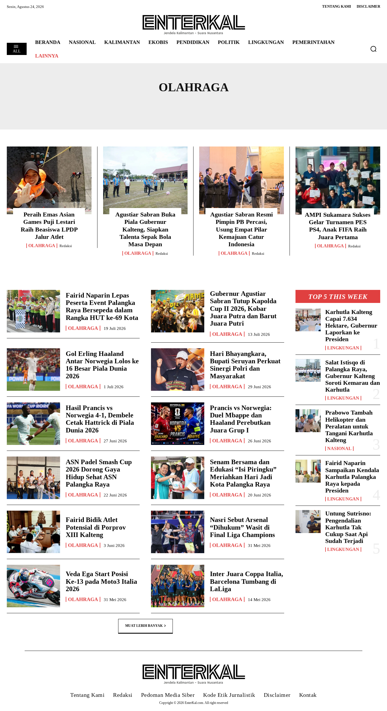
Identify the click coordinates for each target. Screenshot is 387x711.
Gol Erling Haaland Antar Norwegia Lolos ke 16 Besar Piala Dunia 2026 (102, 365)
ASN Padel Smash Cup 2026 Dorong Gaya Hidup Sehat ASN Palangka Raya (99, 473)
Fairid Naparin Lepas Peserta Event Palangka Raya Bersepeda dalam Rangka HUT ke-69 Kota (102, 306)
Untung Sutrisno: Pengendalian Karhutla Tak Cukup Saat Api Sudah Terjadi (348, 527)
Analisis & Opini (37, 106)
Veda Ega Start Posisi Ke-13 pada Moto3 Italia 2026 (101, 581)
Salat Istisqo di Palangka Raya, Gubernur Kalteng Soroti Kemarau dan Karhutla (352, 376)
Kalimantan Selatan (336, 106)
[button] (373, 49)
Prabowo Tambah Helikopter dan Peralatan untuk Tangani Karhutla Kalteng (349, 426)
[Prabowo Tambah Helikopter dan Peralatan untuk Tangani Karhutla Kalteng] (308, 420)
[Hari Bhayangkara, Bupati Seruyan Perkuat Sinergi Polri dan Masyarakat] (177, 369)
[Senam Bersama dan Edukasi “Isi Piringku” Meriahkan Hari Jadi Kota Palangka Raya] (177, 478)
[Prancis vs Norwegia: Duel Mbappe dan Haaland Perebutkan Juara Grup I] (177, 423)
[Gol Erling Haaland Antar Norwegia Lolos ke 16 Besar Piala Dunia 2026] (33, 369)
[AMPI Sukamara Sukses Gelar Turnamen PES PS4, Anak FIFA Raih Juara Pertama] (337, 181)
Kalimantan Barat (268, 106)
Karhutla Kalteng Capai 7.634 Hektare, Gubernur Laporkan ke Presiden (351, 325)
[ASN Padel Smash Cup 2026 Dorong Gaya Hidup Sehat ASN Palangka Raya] (33, 478)
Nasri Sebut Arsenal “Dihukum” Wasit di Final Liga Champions (242, 527)
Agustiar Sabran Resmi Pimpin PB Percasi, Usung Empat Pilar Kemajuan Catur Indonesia (241, 229)
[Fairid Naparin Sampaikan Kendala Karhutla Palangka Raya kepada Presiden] (308, 471)
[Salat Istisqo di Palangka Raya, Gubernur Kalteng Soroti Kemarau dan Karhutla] (308, 370)
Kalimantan (213, 106)
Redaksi (65, 246)
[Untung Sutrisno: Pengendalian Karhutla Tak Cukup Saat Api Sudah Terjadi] (308, 521)
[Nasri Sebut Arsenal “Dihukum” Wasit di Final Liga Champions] (177, 532)
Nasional (339, 448)
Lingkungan (343, 348)
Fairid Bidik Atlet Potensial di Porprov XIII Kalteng (96, 527)
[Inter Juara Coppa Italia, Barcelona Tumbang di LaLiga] (177, 586)
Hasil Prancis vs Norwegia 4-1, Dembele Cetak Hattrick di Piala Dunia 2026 (100, 419)
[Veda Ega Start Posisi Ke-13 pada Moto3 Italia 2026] (33, 586)
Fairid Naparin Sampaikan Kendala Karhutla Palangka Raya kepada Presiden (352, 476)
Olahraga (41, 245)
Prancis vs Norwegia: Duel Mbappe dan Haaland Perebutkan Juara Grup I (241, 419)
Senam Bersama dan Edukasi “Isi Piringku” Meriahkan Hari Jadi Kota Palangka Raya (243, 473)
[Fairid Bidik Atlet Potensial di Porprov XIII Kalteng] (33, 532)
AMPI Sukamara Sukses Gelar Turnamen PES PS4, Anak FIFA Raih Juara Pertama (338, 226)
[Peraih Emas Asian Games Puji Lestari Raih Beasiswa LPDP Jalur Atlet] (49, 180)
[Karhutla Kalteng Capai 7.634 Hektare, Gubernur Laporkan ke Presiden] (308, 320)
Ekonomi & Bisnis (95, 106)
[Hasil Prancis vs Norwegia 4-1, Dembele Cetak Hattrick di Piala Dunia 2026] (33, 423)
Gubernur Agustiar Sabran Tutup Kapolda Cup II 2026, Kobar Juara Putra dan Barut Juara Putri (243, 308)
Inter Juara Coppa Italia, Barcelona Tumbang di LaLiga (246, 581)
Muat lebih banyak (144, 626)
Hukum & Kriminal (159, 106)
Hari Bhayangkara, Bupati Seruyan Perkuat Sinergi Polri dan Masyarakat (245, 365)
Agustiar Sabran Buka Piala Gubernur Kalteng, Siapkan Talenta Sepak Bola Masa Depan (145, 229)
